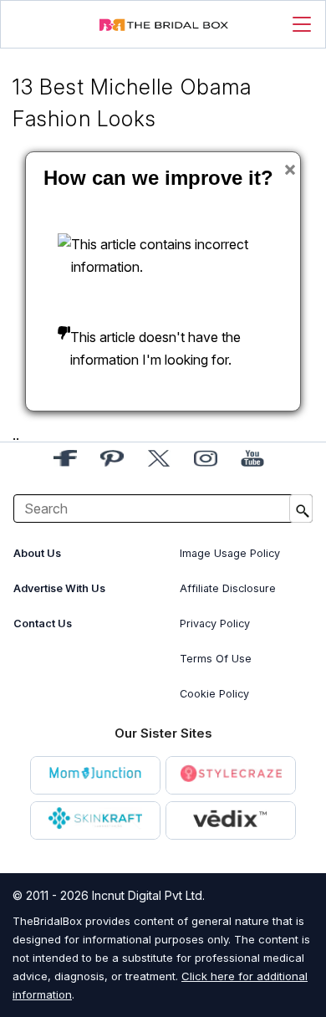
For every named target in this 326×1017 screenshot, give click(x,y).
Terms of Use (216, 658)
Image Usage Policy (230, 553)
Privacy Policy (215, 623)
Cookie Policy (214, 693)
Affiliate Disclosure (228, 588)
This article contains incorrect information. (159, 255)
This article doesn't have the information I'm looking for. (155, 348)
